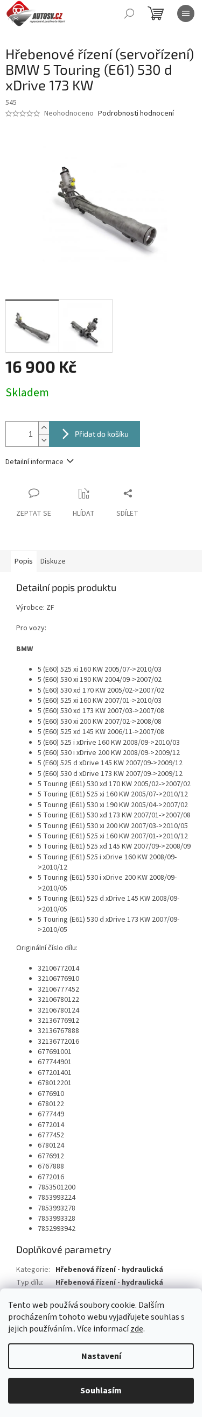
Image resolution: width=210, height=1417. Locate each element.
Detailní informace (34, 462)
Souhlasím (101, 1391)
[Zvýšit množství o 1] (43, 428)
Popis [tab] (24, 561)
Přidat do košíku (102, 433)
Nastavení (101, 1356)
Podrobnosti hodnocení (136, 114)
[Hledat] (129, 13)
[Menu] (186, 13)
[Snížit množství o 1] (43, 440)
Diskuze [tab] (53, 561)
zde (136, 1329)
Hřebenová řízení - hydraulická (109, 1269)
